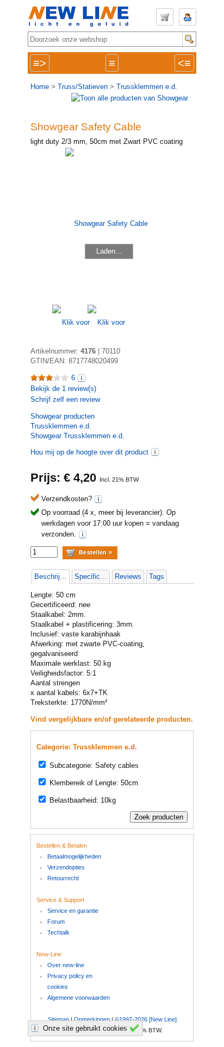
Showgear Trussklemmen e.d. (77, 436)
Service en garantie (72, 910)
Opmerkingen (92, 1019)
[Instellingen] (36, 1028)
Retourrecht (63, 878)
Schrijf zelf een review (65, 399)
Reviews (128, 576)
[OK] (135, 1028)
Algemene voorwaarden (78, 997)
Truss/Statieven (83, 87)
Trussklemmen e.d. (146, 87)
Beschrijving (51, 576)
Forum (56, 921)
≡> (39, 63)
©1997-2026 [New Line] (146, 1019)
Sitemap (58, 1019)
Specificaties (91, 576)
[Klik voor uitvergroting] (70, 322)
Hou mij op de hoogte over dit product (89, 452)
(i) (155, 451)
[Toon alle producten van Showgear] (129, 98)
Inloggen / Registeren (187, 17)
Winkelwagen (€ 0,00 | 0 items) (164, 17)
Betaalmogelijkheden (74, 856)
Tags (156, 576)
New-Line (82, 17)
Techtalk (58, 932)
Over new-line (65, 965)
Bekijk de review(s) (63, 388)
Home (39, 87)
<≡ (184, 63)
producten (62, 416)
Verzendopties (66, 867)
